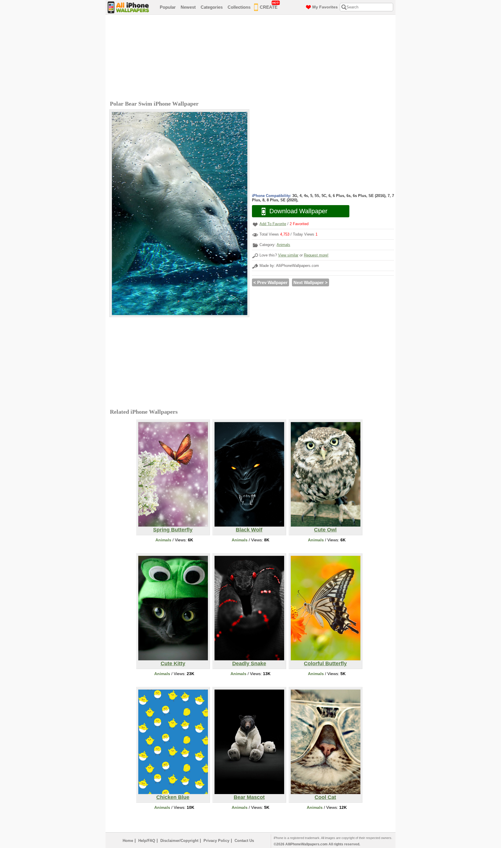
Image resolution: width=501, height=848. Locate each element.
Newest (188, 7)
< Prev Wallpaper (270, 282)
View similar (288, 255)
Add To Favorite (272, 224)
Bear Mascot (249, 797)
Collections (239, 7)
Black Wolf (249, 530)
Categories (212, 7)
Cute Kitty (173, 663)
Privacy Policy (216, 840)
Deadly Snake (249, 663)
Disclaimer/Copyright (179, 840)
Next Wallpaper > (310, 282)
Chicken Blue (172, 797)
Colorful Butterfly (325, 663)
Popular (168, 7)
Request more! (316, 255)
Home (128, 840)
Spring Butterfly (173, 530)
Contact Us (244, 840)
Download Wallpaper (298, 211)
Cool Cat (325, 797)
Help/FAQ (146, 840)
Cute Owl (325, 530)
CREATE (269, 5)
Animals (283, 245)
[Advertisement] (251, 58)
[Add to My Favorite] (255, 224)
